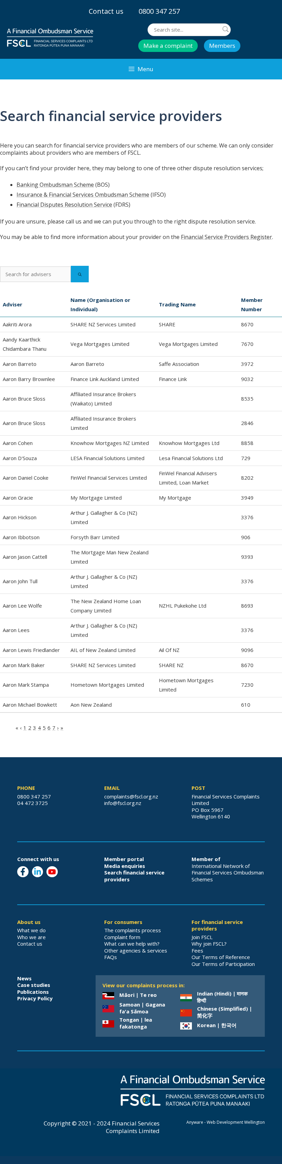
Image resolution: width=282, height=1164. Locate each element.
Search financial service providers (134, 876)
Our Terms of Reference (221, 957)
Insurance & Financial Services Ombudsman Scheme (83, 194)
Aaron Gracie (18, 497)
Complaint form (122, 937)
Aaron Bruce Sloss (24, 398)
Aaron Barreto (19, 363)
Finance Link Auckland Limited (104, 379)
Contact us (106, 11)
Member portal (124, 859)
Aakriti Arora (17, 324)
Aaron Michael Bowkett (30, 704)
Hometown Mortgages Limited (107, 684)
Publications (33, 991)
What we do (31, 930)
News (24, 978)
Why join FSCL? (209, 943)
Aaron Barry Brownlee (29, 379)
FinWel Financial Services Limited (108, 477)
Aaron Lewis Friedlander (31, 649)
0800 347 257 (159, 11)
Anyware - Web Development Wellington (225, 1122)
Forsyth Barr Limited (94, 537)
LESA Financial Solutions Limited (107, 458)
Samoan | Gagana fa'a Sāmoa (142, 1008)
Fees (197, 950)
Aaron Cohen (18, 442)
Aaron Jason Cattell (25, 556)
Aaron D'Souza (20, 458)
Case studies (33, 984)
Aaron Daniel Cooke (25, 477)
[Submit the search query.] (80, 274)
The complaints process (132, 930)
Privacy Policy (35, 998)
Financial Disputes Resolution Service (64, 204)
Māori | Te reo (138, 994)
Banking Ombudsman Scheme (55, 184)
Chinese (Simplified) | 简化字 (224, 1012)
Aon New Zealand (91, 704)
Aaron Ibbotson (21, 537)
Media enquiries (124, 865)
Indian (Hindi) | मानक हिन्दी (222, 997)
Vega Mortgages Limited (99, 343)
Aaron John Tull (20, 581)
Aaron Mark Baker (24, 665)
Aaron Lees (16, 630)
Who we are (31, 937)
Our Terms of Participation (223, 963)
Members (222, 46)
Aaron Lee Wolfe (22, 605)
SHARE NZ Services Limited (102, 324)
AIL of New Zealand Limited (102, 649)
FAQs (110, 957)
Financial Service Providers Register (226, 237)
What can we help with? (132, 943)
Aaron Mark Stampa (26, 684)
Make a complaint (168, 46)
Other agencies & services (135, 950)
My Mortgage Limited (96, 497)
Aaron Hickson (19, 517)
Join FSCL (202, 937)
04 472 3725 (32, 802)
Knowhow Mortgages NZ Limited (109, 442)
